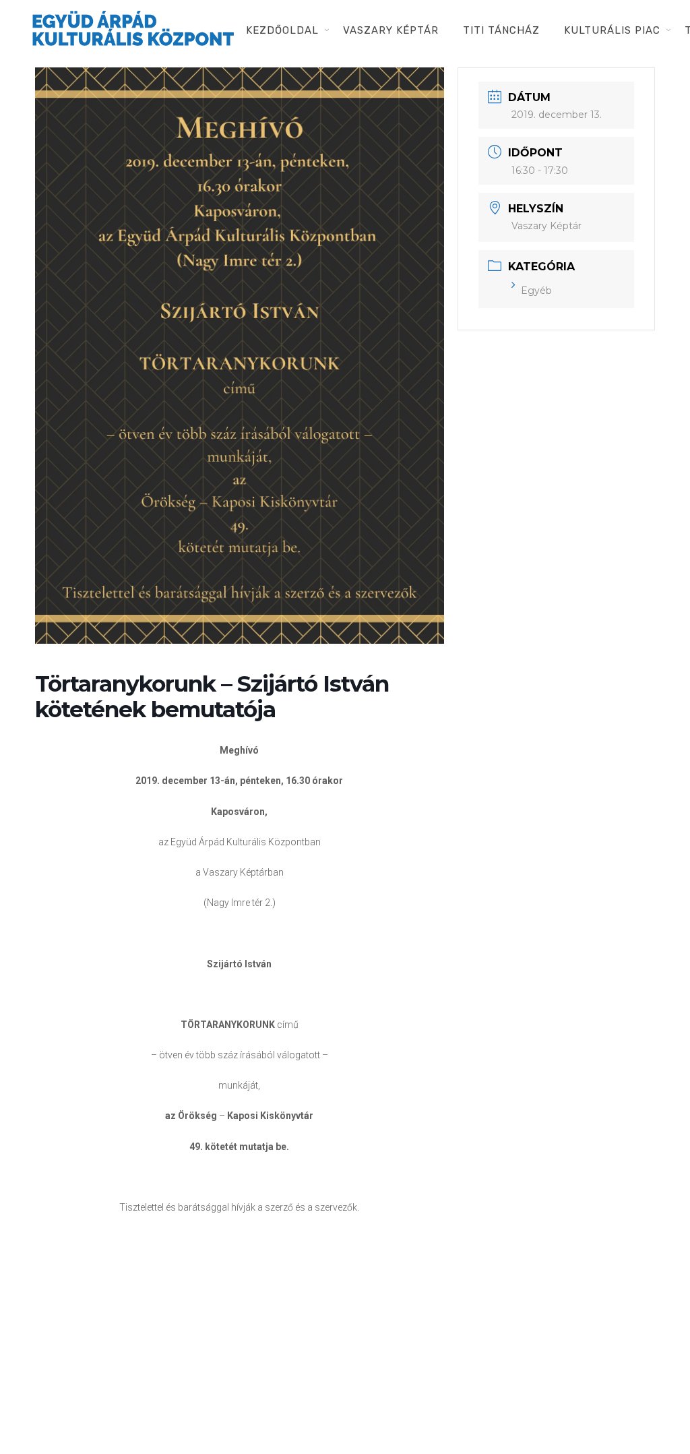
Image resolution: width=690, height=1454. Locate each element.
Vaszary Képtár (391, 30)
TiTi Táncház (501, 30)
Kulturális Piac (612, 30)
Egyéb (536, 290)
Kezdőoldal (282, 30)
